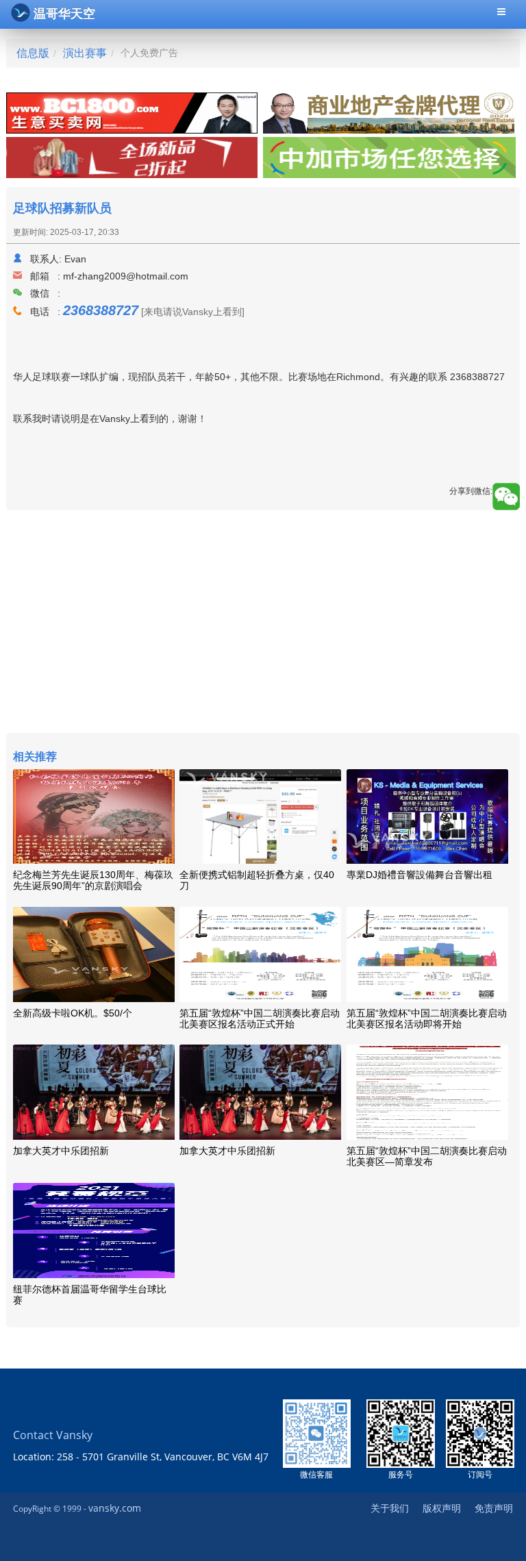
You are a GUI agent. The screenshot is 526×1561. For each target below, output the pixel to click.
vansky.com (114, 1507)
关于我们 (390, 1507)
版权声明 (442, 1507)
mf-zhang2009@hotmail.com (125, 276)
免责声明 (494, 1507)
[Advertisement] (263, 623)
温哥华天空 (64, 14)
